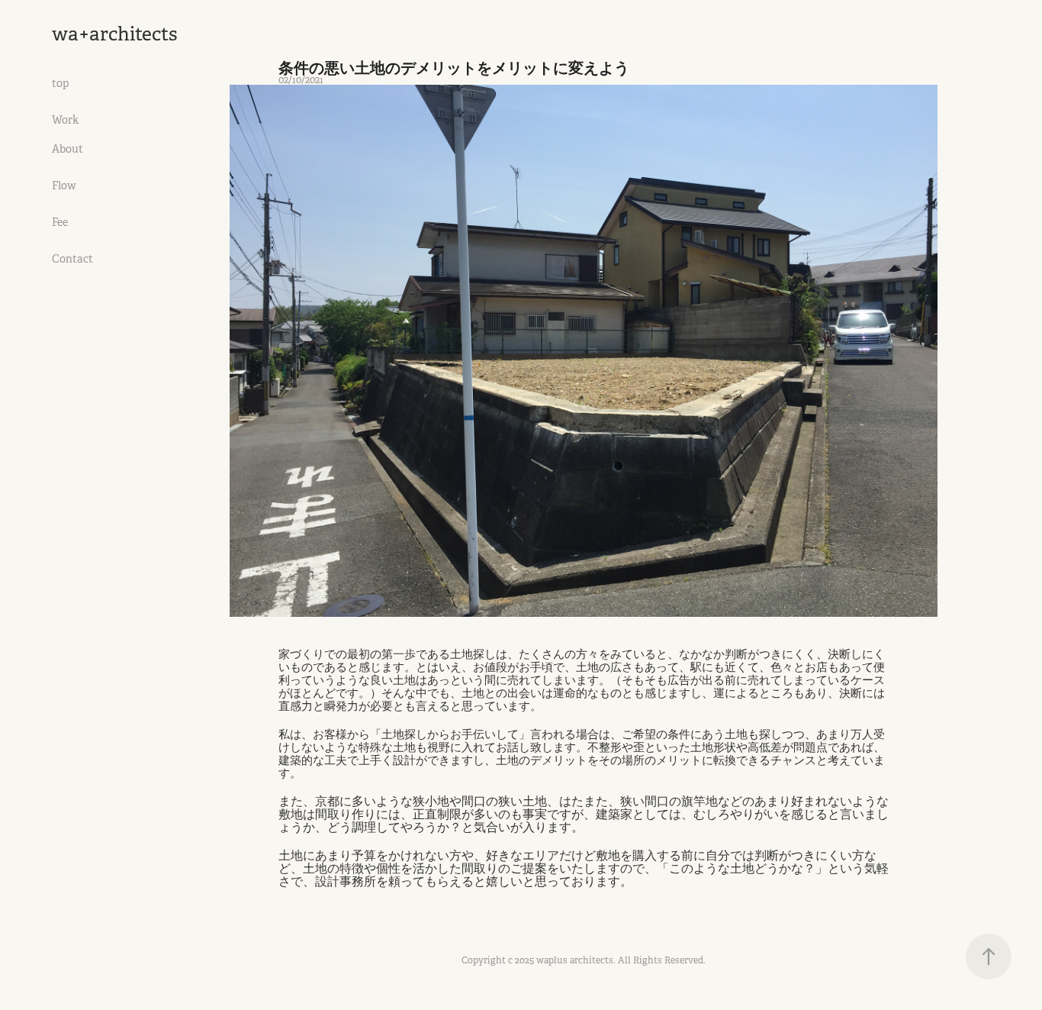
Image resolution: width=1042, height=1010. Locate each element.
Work (65, 120)
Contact (72, 259)
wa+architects (115, 34)
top (60, 83)
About (67, 149)
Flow (64, 185)
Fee (60, 222)
